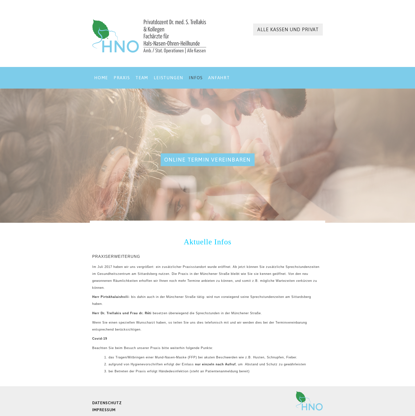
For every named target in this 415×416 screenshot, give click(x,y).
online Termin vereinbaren (207, 160)
